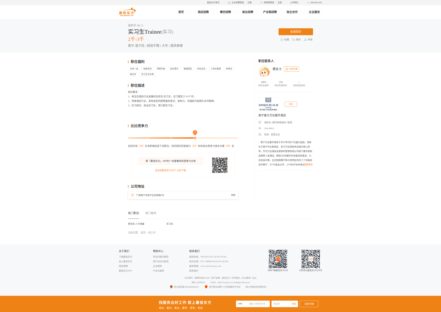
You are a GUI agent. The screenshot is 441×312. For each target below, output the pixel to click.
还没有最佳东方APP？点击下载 (170, 170)
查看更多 (308, 164)
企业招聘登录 (238, 2)
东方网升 (189, 278)
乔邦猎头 (236, 278)
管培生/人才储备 (136, 223)
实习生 (169, 223)
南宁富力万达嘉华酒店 (272, 115)
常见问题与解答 (161, 256)
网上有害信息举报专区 (256, 287)
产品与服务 (158, 270)
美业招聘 (247, 12)
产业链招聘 (270, 12)
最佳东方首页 (213, 2)
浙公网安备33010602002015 (186, 287)
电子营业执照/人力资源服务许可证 (224, 287)
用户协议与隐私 (161, 261)
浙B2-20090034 (198, 282)
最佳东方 (226, 278)
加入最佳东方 (125, 261)
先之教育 (246, 278)
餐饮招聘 (225, 12)
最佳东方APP (125, 270)
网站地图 (123, 266)
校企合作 (292, 12)
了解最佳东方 (125, 256)
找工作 (152, 232)
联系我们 (193, 270)
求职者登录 (269, 2)
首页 (181, 12)
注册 (250, 2)
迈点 (254, 278)
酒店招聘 (203, 12)
